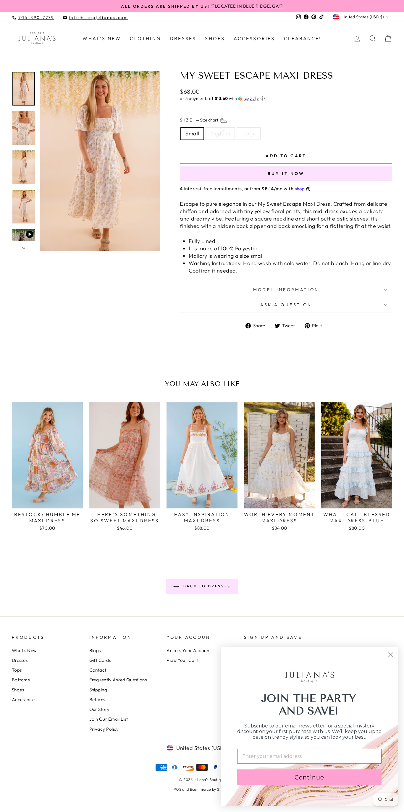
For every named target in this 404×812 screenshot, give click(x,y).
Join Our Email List (108, 719)
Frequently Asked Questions (118, 680)
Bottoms (21, 680)
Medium (220, 133)
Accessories (254, 38)
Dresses (183, 38)
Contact (97, 670)
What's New (102, 38)
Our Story (99, 709)
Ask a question (286, 304)
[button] (286, 98)
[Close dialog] (390, 655)
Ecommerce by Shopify (210, 789)
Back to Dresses (206, 586)
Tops (17, 670)
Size (199, 120)
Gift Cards (100, 660)
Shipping (98, 690)
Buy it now (286, 173)
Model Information (286, 289)
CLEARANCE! (302, 38)
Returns (97, 699)
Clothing (145, 38)
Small (192, 133)
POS (177, 789)
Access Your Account (189, 650)
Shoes (215, 38)
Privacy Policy (104, 729)
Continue (309, 777)
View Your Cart (182, 660)
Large (248, 133)
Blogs (95, 650)
